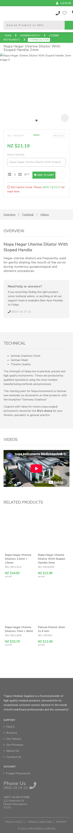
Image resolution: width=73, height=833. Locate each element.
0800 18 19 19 (58, 13)
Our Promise (14, 745)
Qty (26, 174)
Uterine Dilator (39, 39)
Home (8, 35)
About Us (12, 751)
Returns (11, 733)
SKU (9, 135)
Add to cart (45, 175)
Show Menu (6, 13)
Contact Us (13, 757)
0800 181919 (51, 187)
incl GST (60, 135)
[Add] (20, 174)
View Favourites (64, 13)
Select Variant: (16, 154)
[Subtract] (10, 174)
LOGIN (66, 3)
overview (9, 215)
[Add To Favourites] (62, 175)
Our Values (13, 739)
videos (44, 215)
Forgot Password (18, 773)
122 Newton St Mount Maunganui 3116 (15, 804)
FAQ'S (10, 727)
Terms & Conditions (39, 822)
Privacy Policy (14, 822)
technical (28, 215)
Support (61, 822)
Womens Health (30, 35)
